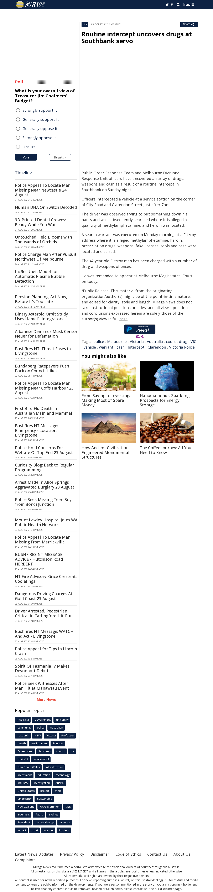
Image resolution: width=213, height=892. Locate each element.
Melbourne (117, 341)
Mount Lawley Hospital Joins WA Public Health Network (46, 522)
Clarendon (157, 347)
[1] (165, 879)
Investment (25, 775)
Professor (67, 735)
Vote (26, 157)
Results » (60, 157)
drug (183, 341)
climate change (45, 822)
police (98, 341)
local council (41, 759)
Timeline (23, 172)
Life (85, 24)
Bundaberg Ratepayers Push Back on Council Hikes (42, 368)
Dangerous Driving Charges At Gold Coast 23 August (43, 596)
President (24, 822)
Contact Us (157, 854)
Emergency (25, 798)
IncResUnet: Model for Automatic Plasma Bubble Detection (40, 276)
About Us (181, 854)
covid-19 (23, 759)
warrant (106, 347)
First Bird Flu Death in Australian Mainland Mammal (43, 411)
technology (63, 775)
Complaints (25, 859)
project (44, 791)
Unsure (29, 146)
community (24, 727)
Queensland (25, 751)
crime (58, 791)
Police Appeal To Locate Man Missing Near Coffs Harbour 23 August (44, 388)
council (60, 751)
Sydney (53, 814)
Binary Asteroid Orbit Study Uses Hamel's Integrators (41, 316)
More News (46, 699)
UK (72, 751)
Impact (22, 830)
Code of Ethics (128, 854)
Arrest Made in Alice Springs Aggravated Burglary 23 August (44, 485)
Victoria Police (182, 347)
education (43, 775)
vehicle (90, 347)
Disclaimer (99, 854)
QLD (68, 806)
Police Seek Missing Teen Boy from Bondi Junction (43, 502)
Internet (49, 830)
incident (64, 830)
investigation (42, 783)
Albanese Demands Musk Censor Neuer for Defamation (46, 334)
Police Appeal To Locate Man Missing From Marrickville (43, 539)
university (62, 719)
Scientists (24, 814)
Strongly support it (39, 110)
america (65, 822)
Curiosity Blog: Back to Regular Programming (44, 467)
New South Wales (29, 767)
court (171, 341)
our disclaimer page (168, 889)
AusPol (60, 783)
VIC (193, 341)
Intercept (136, 347)
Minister (58, 743)
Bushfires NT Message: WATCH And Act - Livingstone (44, 634)
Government (43, 719)
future (39, 814)
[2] (168, 879)
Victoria (137, 341)
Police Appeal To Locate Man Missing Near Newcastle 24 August (43, 190)
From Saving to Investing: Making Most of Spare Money (106, 400)
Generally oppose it (40, 128)
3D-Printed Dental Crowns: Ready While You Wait (40, 222)
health (22, 743)
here (123, 318)
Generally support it (40, 119)
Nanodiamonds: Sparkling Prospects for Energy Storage (164, 400)
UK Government (50, 806)
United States (26, 791)
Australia (155, 341)
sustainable (44, 798)
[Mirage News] (32, 4)
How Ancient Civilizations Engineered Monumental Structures (106, 452)
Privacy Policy (72, 854)
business (45, 751)
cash (120, 347)
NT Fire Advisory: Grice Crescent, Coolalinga (46, 579)
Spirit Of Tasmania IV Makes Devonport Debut (42, 668)
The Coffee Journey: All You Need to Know (165, 450)
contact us (140, 889)
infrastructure (54, 767)
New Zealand (26, 806)
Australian (56, 727)
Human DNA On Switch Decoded (46, 207)
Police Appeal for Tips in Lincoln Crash (46, 651)
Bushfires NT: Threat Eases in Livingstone (43, 351)
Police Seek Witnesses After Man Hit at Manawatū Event (42, 686)
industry (23, 783)
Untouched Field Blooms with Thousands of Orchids (43, 239)
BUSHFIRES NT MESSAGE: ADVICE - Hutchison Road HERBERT (39, 559)
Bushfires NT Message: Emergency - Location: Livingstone (36, 430)
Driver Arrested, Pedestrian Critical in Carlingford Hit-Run (44, 613)
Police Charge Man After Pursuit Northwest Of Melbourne (46, 257)
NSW (38, 735)
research (23, 735)
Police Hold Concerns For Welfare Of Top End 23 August (44, 450)
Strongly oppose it (39, 137)
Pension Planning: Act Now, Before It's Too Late (41, 299)
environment (39, 743)
